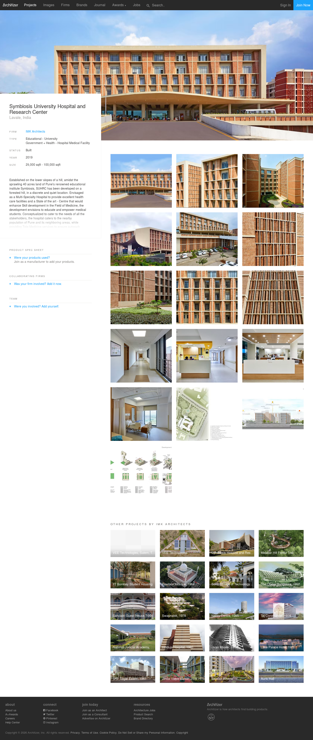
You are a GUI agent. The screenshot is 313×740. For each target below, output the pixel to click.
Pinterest (51, 718)
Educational (34, 138)
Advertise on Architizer (96, 718)
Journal (99, 4)
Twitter (49, 714)
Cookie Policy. (108, 732)
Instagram (52, 722)
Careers (10, 718)
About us (10, 710)
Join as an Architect (94, 710)
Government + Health (40, 143)
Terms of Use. (90, 732)
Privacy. (75, 732)
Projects (30, 4)
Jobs (136, 4)
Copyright (182, 732)
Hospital (62, 143)
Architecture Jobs (144, 710)
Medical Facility (79, 143)
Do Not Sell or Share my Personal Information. (146, 732)
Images (48, 4)
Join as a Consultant (95, 714)
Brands (81, 4)
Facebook (51, 710)
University (50, 138)
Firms (65, 4)
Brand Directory (143, 718)
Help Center (12, 722)
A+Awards (11, 714)
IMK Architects (35, 131)
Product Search (143, 714)
